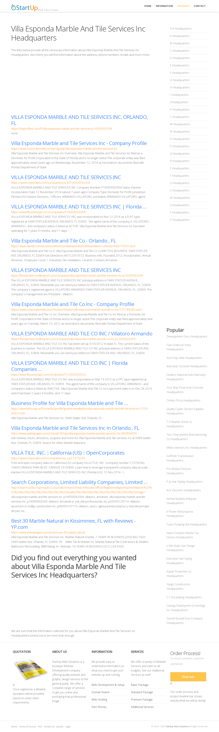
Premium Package (142, 699)
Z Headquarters (179, 220)
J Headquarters (179, 102)
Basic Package (140, 685)
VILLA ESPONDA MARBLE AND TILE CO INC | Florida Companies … (69, 365)
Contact (200, 6)
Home (14, 726)
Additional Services (142, 707)
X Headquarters (179, 205)
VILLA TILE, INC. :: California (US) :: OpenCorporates (67, 452)
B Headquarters (180, 43)
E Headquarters (179, 65)
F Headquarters (179, 73)
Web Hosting (99, 699)
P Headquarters (179, 146)
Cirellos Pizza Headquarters (183, 400)
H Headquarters (180, 87)
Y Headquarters (179, 212)
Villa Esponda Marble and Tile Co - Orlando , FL (63, 240)
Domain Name (100, 692)
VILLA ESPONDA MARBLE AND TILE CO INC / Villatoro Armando (81, 333)
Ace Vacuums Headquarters (183, 490)
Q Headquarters (180, 153)
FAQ (40, 726)
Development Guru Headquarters (186, 336)
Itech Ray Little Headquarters (184, 358)
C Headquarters (179, 51)
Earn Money (99, 707)
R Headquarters (179, 161)
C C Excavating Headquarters (184, 597)
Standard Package (142, 692)
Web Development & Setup (108, 685)
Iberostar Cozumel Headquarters (186, 366)
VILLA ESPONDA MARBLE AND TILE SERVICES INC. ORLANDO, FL (79, 120)
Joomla (59, 726)
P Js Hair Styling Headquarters (184, 481)
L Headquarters (179, 117)
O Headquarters (180, 139)
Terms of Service (27, 726)
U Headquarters (180, 183)
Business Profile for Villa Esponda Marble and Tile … (69, 403)
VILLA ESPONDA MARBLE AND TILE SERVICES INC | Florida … (78, 206)
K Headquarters (179, 109)
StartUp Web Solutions (177, 726)
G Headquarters (180, 80)
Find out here (188, 678)
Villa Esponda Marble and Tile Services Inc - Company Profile (79, 143)
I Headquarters (179, 95)
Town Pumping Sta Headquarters (186, 524)
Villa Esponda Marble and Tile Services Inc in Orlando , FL (75, 427)
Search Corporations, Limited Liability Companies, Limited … (79, 482)
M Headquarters (180, 124)
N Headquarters (180, 131)
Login (67, 726)
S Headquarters (179, 168)
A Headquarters (179, 36)
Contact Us (49, 726)
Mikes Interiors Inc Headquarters (186, 447)
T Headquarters (179, 176)
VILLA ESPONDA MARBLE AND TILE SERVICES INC (66, 177)
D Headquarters (180, 58)
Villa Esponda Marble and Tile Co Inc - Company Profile (72, 304)
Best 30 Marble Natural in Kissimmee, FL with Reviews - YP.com (73, 523)
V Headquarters (179, 190)
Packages (183, 6)
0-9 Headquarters (181, 28)
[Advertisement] (82, 85)
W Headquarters (180, 198)
